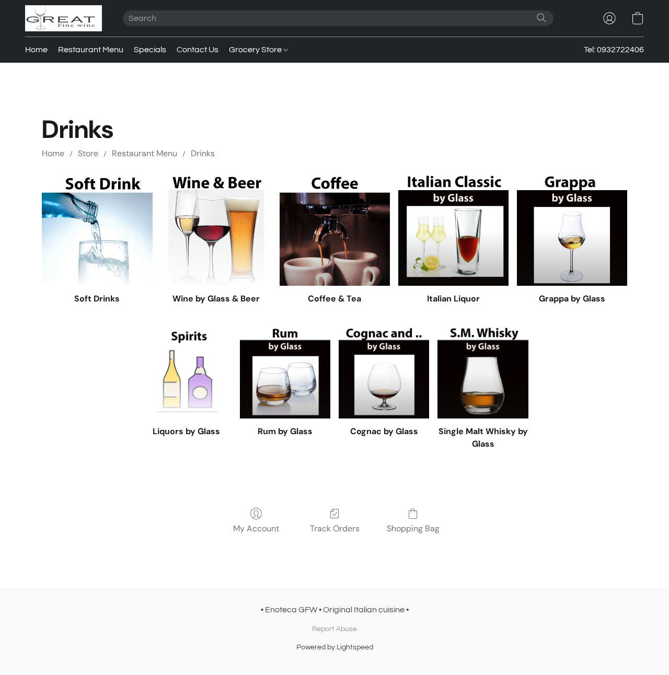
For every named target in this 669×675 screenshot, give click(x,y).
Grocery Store (256, 49)
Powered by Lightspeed (334, 647)
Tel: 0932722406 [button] (614, 49)
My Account (256, 528)
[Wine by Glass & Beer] (216, 230)
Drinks (203, 153)
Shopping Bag (413, 528)
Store (88, 153)
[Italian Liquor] (453, 230)
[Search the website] (541, 17)
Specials (150, 49)
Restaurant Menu (90, 49)
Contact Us (197, 49)
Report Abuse (334, 629)
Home (36, 49)
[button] (63, 18)
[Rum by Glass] (285, 373)
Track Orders (335, 528)
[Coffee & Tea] (335, 230)
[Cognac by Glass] (384, 373)
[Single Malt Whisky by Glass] (482, 373)
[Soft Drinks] (97, 230)
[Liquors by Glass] (186, 373)
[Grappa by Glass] (572, 230)
